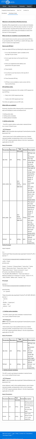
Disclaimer (29, 433)
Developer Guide (8, 435)
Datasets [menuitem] (22, 6)
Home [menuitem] (4, 6)
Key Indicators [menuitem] (12, 6)
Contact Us (22, 433)
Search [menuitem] (29, 6)
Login (13, 433)
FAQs (17, 433)
